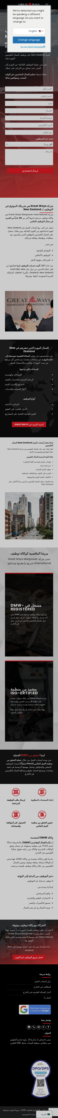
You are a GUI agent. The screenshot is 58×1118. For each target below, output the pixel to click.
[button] (46, 4)
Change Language (29, 39)
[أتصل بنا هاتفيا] (34, 1027)
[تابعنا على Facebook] (48, 1027)
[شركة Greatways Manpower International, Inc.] (29, 4)
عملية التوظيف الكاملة (29, 64)
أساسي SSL (7, 1114)
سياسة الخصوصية (29, 1114)
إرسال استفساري (30, 170)
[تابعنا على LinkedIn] (29, 1027)
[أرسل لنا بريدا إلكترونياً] (39, 1027)
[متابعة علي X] (43, 1027)
